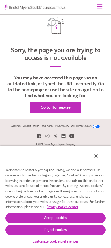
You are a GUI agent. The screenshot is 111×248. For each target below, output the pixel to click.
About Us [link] (16, 126)
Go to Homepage (56, 107)
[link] (39, 136)
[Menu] (100, 7)
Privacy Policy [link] (62, 126)
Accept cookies (55, 218)
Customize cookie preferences (56, 241)
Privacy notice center (62, 207)
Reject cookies (55, 230)
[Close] (96, 156)
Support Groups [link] (31, 126)
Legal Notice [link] (47, 126)
